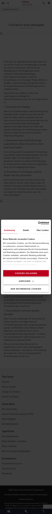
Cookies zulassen (26, 273)
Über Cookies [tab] (43, 230)
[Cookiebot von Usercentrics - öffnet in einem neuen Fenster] (38, 223)
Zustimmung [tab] (9, 230)
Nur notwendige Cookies (26, 289)
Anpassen (24, 281)
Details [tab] (26, 230)
